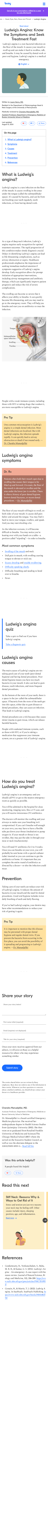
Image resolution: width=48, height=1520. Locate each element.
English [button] (24, 64)
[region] (25, 1220)
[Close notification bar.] (43, 10)
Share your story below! (12, 1005)
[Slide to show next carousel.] (45, 1220)
